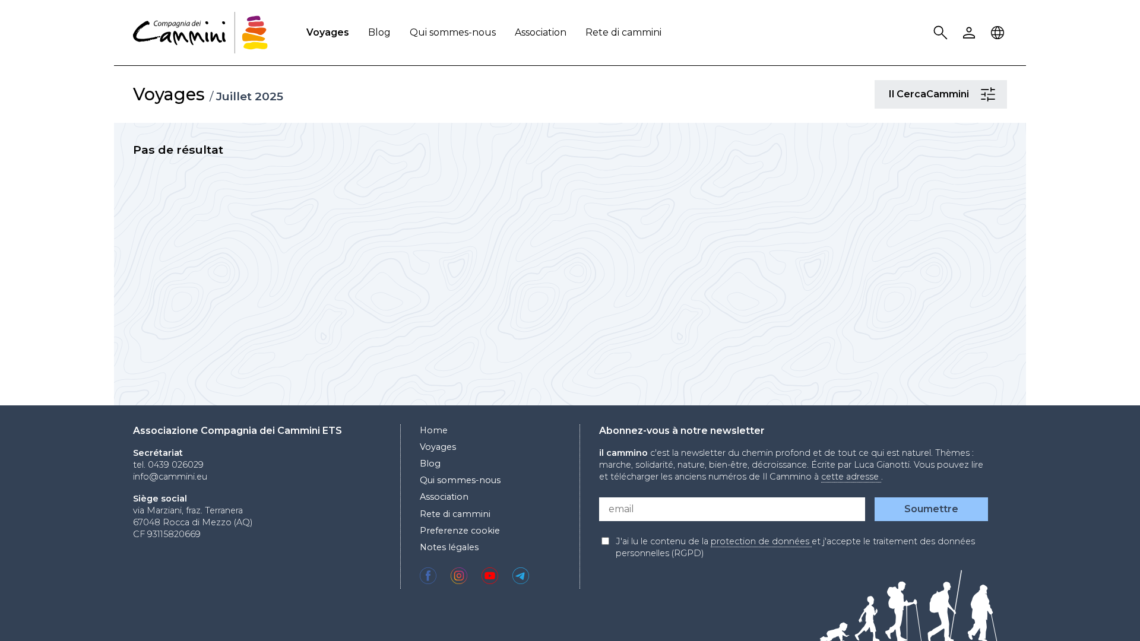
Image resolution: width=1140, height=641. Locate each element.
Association (540, 32)
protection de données (761, 541)
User (970, 32)
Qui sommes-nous (453, 32)
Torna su (1101, 610)
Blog (379, 32)
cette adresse (851, 476)
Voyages (327, 32)
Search (942, 32)
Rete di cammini (623, 32)
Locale (999, 32)
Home (434, 430)
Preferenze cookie (460, 530)
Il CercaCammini (990, 94)
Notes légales (449, 547)
